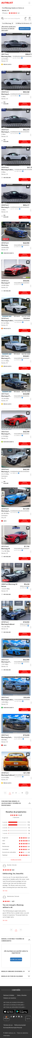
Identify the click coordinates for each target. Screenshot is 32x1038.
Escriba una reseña (16, 860)
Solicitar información (24, 66)
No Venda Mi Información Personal (12, 1028)
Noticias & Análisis (8, 995)
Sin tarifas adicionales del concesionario (22, 56)
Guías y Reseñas (22, 995)
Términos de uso (8, 1025)
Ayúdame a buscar (25, 28)
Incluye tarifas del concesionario (21, 245)
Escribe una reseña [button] (16, 959)
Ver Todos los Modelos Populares (14, 1005)
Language (6, 1018)
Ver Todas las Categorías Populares (14, 1007)
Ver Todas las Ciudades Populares (13, 1002)
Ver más (5, 891)
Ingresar (28, 1018)
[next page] (26, 792)
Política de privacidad (20, 1025)
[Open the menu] (29, 3)
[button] (25, 18)
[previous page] (5, 792)
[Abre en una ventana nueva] (8, 1011)
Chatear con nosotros (9, 998)
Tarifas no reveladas (24, 586)
